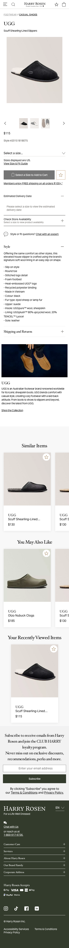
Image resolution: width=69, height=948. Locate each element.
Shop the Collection (12, 410)
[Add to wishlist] (46, 457)
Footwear (10, 14)
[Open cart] (64, 4)
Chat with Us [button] (11, 826)
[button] (5, 4)
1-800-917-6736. (13, 834)
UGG (9, 24)
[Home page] (34, 4)
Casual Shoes (28, 14)
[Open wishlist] (56, 4)
